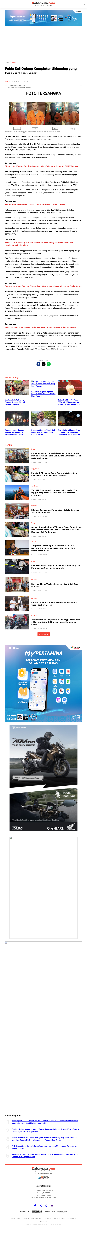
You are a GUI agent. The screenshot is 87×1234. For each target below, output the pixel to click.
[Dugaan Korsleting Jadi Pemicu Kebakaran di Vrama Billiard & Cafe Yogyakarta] (17, 418)
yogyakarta (35, 469)
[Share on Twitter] (44, 364)
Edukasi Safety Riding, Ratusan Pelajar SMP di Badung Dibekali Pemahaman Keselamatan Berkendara (16, 402)
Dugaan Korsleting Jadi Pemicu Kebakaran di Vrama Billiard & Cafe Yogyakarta (15, 432)
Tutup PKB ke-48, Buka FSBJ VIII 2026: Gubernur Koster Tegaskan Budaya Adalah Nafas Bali (69, 402)
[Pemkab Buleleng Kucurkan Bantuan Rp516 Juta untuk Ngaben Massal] (17, 603)
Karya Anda (72, 1218)
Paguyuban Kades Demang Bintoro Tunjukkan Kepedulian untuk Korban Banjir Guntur (43, 286)
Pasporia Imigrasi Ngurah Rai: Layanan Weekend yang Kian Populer (43, 394)
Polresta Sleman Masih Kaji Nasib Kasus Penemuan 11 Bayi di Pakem (35, 204)
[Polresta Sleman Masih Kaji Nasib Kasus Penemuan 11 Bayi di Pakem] (43, 418)
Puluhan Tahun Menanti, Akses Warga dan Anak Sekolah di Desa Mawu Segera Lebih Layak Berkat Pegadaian (45, 1130)
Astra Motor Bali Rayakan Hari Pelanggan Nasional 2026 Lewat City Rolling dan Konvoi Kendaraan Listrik (55, 622)
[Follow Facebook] (35, 1205)
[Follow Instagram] (46, 1205)
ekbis (33, 449)
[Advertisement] (44, 43)
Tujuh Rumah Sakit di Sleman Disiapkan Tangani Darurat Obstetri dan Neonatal (40, 327)
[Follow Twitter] (40, 1205)
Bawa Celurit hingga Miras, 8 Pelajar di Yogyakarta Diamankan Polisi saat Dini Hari (69, 432)
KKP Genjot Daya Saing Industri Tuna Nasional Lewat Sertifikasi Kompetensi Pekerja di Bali (44, 1147)
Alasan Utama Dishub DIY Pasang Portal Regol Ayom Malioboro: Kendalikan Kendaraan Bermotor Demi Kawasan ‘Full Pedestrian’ (56, 529)
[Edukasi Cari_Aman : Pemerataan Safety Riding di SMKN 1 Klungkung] (17, 511)
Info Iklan (43, 1221)
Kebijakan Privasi (59, 1218)
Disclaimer (47, 1218)
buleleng (34, 580)
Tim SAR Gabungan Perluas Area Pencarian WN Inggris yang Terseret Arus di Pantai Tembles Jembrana (54, 492)
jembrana (35, 486)
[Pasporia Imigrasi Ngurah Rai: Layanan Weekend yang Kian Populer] (43, 383)
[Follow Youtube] (52, 1205)
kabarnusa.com (42, 1224)
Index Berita (43, 634)
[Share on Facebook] (38, 364)
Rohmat (7, 81)
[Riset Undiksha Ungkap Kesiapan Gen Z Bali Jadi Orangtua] (17, 585)
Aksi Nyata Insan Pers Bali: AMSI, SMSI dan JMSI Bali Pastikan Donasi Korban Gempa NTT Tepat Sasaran (44, 1155)
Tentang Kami (16, 1218)
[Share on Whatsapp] (49, 364)
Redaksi (26, 1218)
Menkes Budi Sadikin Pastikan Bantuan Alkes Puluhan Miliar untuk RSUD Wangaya (42, 166)
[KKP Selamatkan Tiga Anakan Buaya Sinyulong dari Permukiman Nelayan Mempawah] (17, 566)
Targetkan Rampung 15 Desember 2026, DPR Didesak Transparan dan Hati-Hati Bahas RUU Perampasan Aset (53, 548)
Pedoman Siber (36, 1218)
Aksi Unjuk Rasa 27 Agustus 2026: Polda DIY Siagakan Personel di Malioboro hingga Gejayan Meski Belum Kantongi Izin (45, 1122)
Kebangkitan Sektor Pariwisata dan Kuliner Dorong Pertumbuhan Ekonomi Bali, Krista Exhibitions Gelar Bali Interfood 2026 (56, 455)
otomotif (34, 506)
